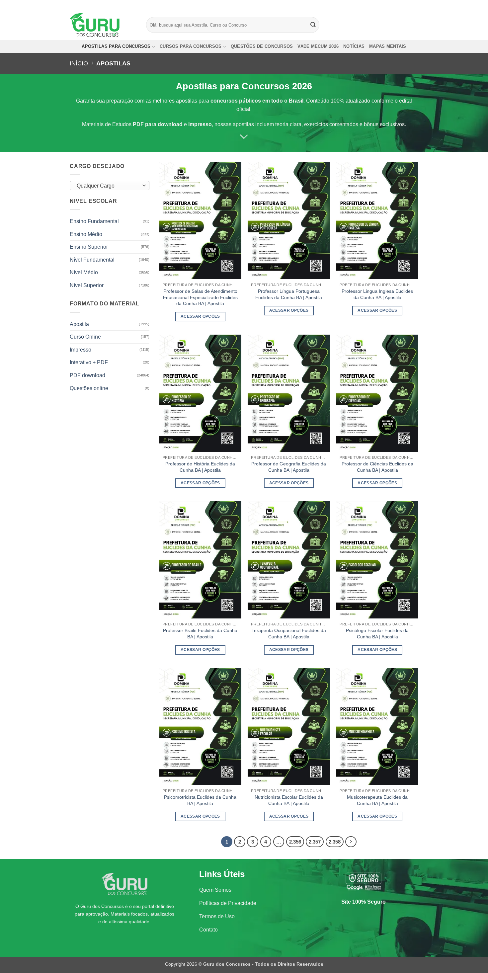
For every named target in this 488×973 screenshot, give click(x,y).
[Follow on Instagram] (402, 5)
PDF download (87, 375)
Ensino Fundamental (94, 221)
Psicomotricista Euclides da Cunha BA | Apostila (200, 800)
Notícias (354, 46)
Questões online (89, 388)
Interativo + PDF (89, 362)
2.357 (315, 842)
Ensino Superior (89, 247)
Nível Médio (84, 272)
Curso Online (85, 337)
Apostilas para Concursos (116, 46)
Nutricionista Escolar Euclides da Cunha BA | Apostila (289, 800)
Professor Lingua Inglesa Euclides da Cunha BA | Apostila (377, 294)
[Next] (351, 842)
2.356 (295, 842)
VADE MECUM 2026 (318, 46)
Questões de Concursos (262, 46)
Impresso (80, 350)
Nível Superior (87, 285)
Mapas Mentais (387, 46)
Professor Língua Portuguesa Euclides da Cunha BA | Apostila (288, 294)
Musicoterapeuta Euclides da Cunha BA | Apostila (377, 800)
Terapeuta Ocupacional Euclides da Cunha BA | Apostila (289, 633)
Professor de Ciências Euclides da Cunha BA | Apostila (377, 467)
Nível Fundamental (92, 260)
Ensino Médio (86, 234)
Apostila (79, 324)
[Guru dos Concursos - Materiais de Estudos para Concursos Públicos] (103, 25)
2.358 (335, 842)
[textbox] (108, 186)
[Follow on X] (409, 5)
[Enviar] (313, 25)
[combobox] (109, 185)
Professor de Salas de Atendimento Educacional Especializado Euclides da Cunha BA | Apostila (200, 297)
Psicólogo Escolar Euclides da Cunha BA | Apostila (377, 633)
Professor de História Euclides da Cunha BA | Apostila (200, 467)
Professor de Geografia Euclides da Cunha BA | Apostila (288, 467)
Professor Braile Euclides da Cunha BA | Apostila (200, 633)
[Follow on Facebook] (396, 5)
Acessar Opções (200, 316)
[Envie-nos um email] (415, 5)
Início (79, 63)
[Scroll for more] (244, 136)
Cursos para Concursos (190, 46)
